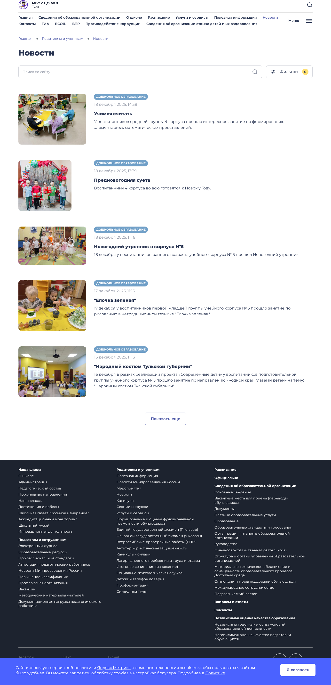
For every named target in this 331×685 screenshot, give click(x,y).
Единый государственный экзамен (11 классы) (157, 529)
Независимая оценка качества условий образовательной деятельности (249, 626)
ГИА (45, 24)
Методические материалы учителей (51, 595)
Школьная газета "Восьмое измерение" (53, 513)
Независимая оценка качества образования (254, 618)
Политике (215, 673)
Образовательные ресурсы (42, 552)
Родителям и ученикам (138, 470)
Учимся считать (113, 113)
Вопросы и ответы (231, 602)
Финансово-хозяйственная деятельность (250, 550)
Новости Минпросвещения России (50, 570)
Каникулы (125, 500)
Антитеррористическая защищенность (152, 548)
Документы (224, 508)
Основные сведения (232, 492)
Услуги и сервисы (192, 17)
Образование (226, 521)
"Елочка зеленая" (115, 300)
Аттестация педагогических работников (54, 564)
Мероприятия (129, 488)
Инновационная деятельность (45, 531)
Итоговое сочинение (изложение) (147, 566)
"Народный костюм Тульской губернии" (143, 366)
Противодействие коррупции (113, 24)
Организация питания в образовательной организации (252, 535)
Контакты (27, 24)
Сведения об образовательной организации (79, 17)
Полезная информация (235, 17)
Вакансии (27, 589)
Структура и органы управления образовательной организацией (259, 558)
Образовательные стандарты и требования (253, 527)
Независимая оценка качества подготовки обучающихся (252, 637)
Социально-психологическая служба (149, 573)
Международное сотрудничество (244, 587)
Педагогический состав (39, 488)
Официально (226, 478)
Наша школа (29, 470)
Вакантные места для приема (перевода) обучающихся (251, 500)
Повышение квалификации (43, 577)
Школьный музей (33, 525)
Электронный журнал (37, 546)
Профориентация (133, 585)
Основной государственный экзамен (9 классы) (159, 536)
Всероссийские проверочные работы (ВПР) (156, 542)
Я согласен (298, 670)
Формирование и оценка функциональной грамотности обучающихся (155, 521)
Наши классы (30, 500)
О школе (134, 17)
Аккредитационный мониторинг (47, 519)
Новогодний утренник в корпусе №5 (139, 246)
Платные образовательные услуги (245, 515)
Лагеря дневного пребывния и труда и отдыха (158, 560)
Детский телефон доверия (141, 579)
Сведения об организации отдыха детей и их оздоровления (202, 24)
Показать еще (165, 418)
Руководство (225, 544)
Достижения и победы (38, 507)
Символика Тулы (132, 591)
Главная (25, 17)
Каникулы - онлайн (133, 554)
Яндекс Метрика (114, 667)
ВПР (76, 24)
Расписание (159, 17)
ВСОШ (60, 24)
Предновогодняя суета (122, 180)
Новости (270, 17)
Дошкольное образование (121, 96)
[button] (310, 5)
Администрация (32, 482)
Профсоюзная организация (43, 583)
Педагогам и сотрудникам (42, 540)
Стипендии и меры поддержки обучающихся (255, 581)
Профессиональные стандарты (46, 558)
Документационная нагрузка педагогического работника (59, 603)
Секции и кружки (132, 507)
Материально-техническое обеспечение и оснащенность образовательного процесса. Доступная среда (253, 570)
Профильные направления (42, 494)
